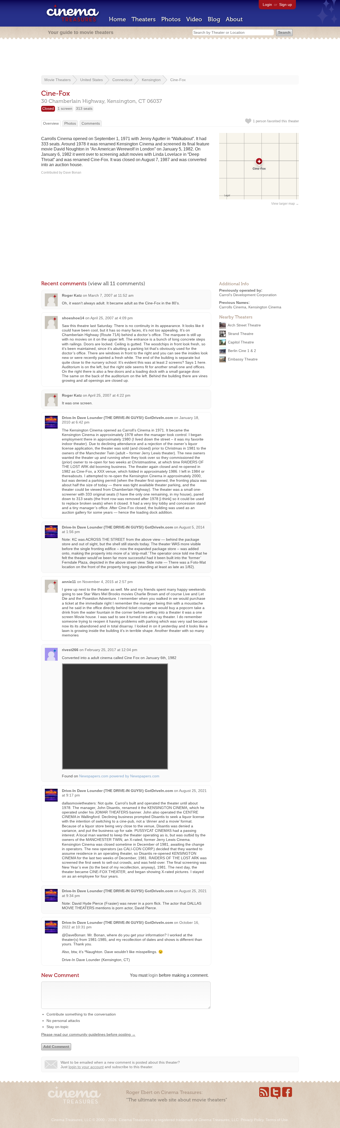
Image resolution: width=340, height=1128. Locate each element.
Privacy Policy (252, 1120)
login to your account (86, 1067)
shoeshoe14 (73, 318)
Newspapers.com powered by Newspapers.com (119, 776)
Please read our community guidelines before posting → (88, 1034)
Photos (171, 19)
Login (267, 4)
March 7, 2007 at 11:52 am (111, 295)
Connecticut (122, 80)
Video (194, 19)
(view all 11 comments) (116, 283)
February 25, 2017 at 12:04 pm (111, 650)
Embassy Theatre (243, 359)
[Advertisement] (170, 58)
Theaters (143, 19)
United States (91, 80)
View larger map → (285, 204)
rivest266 (70, 650)
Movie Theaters (57, 80)
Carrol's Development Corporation (248, 295)
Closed (48, 108)
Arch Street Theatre (244, 325)
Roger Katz (72, 295)
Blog (214, 19)
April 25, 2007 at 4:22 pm (109, 395)
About (234, 19)
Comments (91, 123)
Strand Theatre (240, 334)
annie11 (69, 582)
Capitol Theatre (241, 342)
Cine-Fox (178, 80)
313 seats (84, 108)
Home (117, 19)
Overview (51, 123)
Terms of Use (277, 1120)
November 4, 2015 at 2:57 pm (107, 582)
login (153, 975)
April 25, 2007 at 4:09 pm (111, 318)
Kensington (151, 80)
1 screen (65, 108)
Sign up (285, 4)
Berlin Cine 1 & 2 (242, 351)
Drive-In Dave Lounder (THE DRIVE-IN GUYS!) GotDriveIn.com (117, 418)
